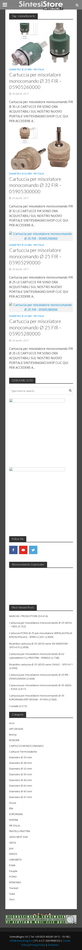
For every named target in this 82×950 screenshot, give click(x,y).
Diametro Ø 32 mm (20, 174)
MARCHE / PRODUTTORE (23, 616)
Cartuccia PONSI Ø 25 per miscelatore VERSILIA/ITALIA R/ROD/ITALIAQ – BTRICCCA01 (40, 635)
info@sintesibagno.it (21, 940)
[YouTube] (23, 550)
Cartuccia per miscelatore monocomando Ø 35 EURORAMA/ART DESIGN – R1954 (36, 697)
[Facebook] (13, 550)
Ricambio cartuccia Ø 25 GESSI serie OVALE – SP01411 (41, 664)
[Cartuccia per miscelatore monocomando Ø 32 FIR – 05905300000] (41, 148)
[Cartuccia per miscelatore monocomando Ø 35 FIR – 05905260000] (41, 44)
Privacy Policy (37, 945)
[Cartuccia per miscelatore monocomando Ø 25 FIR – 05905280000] (41, 307)
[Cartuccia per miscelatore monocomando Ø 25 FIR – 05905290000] (41, 236)
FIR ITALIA (39, 69)
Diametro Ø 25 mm (20, 245)
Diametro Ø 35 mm (20, 69)
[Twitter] (33, 550)
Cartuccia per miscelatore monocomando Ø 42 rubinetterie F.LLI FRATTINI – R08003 (36, 655)
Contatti (13, 706)
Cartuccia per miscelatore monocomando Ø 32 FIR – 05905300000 (35, 185)
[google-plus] (43, 550)
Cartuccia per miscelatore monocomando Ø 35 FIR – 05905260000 (35, 81)
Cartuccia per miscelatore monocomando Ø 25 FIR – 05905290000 (35, 256)
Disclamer (53, 945)
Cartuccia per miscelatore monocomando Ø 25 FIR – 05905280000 (35, 327)
